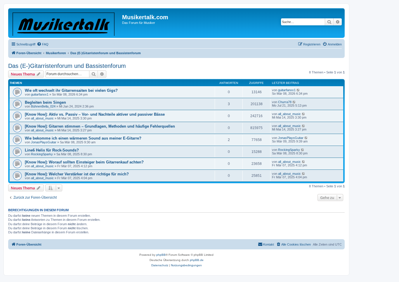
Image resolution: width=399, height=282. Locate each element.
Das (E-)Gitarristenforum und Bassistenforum (67, 66)
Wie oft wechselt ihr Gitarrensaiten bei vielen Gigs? (71, 90)
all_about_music (42, 118)
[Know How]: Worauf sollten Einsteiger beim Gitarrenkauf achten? (84, 162)
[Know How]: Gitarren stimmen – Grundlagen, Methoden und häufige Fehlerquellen (100, 126)
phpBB (161, 254)
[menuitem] (42, 44)
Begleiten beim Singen (45, 102)
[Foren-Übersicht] (66, 23)
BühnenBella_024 (43, 106)
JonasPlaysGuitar (43, 142)
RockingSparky (42, 154)
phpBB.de (197, 260)
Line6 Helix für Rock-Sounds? (52, 150)
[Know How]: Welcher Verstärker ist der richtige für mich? (77, 174)
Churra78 (285, 102)
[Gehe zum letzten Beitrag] (298, 90)
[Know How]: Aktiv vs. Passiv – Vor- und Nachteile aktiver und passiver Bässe (95, 114)
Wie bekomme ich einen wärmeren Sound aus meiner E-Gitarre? (83, 138)
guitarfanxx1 (39, 94)
